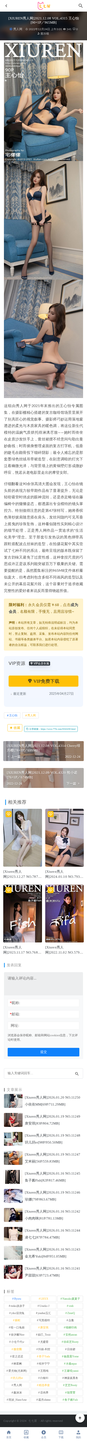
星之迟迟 (17, 1356)
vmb (71, 1306)
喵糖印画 (71, 1327)
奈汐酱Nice (17, 1334)
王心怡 (13, 715)
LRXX (44, 1298)
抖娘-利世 (44, 1349)
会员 (43, 1437)
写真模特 (44, 1320)
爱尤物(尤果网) (17, 1370)
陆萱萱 (71, 1392)
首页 (8, 1437)
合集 (71, 1320)
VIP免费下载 (45, 681)
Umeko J (44, 1306)
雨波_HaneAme (18, 1399)
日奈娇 (71, 1349)
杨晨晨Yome (71, 1356)
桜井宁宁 (44, 1363)
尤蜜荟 (44, 1341)
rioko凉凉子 (18, 1306)
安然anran (71, 1334)
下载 (61, 1437)
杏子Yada (44, 1356)
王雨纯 (44, 1370)
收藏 (16, 728)
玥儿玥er (18, 1378)
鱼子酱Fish (71, 1399)
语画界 (44, 1392)
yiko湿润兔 (17, 1313)
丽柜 (17, 1320)
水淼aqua (71, 1363)
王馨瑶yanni (71, 1370)
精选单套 (44, 1385)
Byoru (17, 1298)
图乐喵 (44, 33)
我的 (78, 1437)
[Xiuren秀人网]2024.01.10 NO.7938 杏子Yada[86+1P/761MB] (64, 877)
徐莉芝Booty (71, 1341)
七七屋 (32, 1420)
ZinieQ (71, 1313)
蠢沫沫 (17, 1392)
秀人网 (17, 29)
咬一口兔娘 (18, 1327)
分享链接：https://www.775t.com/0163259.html (52, 729)
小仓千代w (17, 1341)
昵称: (15, 1003)
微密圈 (17, 1349)
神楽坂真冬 (71, 1378)
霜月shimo (44, 1399)
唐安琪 (44, 1327)
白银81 (44, 1378)
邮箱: (15, 1014)
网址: (15, 1025)
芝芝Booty (71, 1385)
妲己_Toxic (44, 1334)
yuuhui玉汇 (44, 1313)
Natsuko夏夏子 (71, 1298)
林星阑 (17, 1363)
